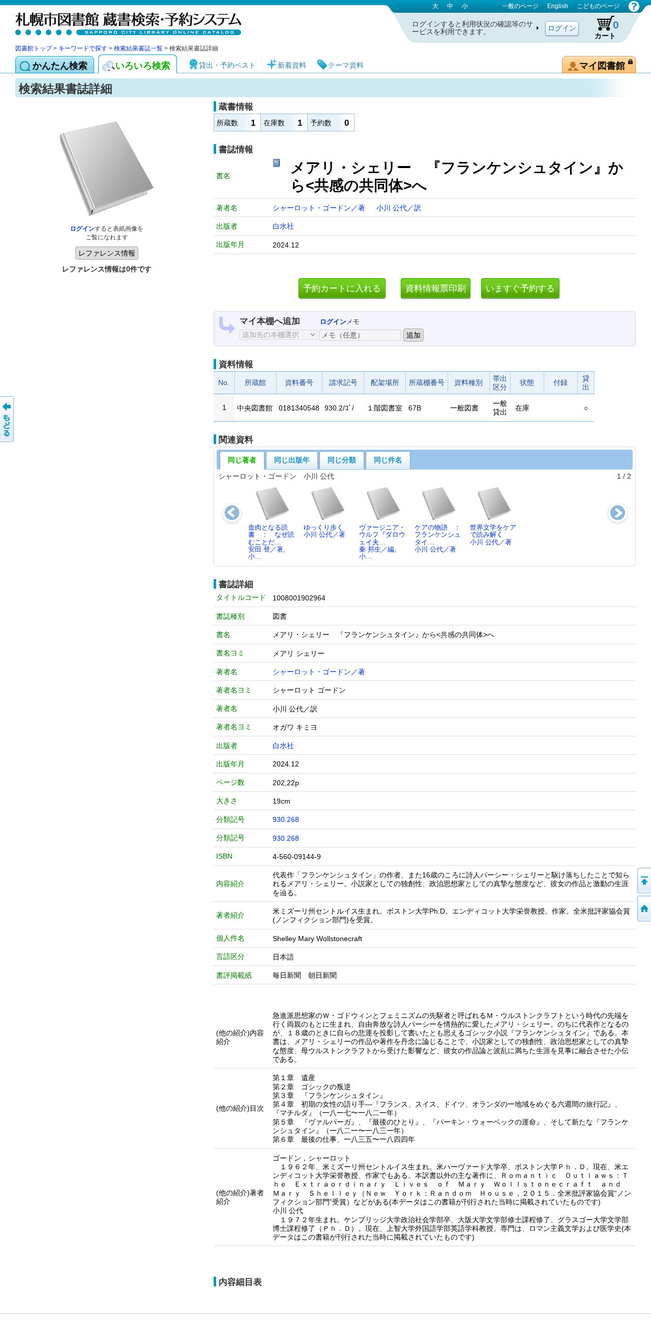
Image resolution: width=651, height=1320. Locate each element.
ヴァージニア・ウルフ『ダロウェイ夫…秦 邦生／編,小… (382, 542)
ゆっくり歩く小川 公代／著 (324, 531)
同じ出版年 (292, 460)
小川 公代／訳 (398, 208)
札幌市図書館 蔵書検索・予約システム (122, 21)
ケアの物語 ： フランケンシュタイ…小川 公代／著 (440, 538)
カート (607, 29)
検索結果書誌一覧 (138, 48)
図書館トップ (33, 48)
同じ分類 (342, 460)
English (557, 6)
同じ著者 (242, 460)
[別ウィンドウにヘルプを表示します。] (634, 6)
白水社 (283, 226)
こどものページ (598, 6)
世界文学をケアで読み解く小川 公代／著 (493, 535)
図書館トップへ (643, 908)
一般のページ (520, 6)
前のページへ (7, 419)
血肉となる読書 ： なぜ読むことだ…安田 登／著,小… (271, 542)
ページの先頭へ (643, 880)
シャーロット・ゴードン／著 (320, 208)
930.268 (286, 819)
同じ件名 (388, 460)
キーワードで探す (82, 48)
